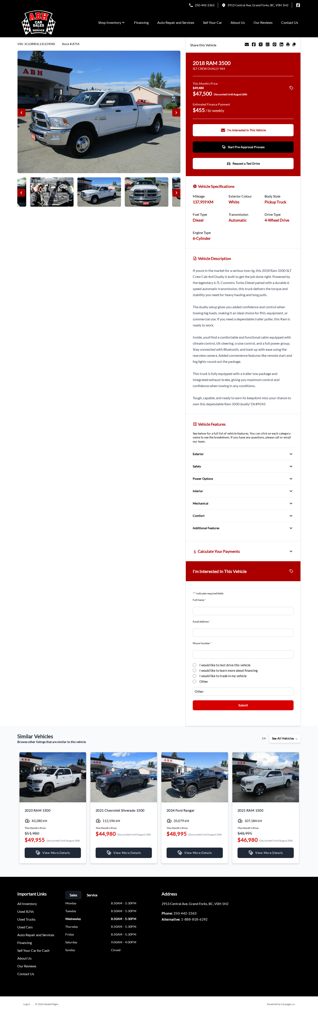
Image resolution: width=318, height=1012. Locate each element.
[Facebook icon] (298, 5)
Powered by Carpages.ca (281, 1004)
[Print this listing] (288, 45)
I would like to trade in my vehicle (223, 676)
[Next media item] (176, 113)
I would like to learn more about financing (228, 670)
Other (203, 681)
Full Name (199, 600)
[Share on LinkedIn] (281, 45)
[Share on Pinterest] (274, 45)
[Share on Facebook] (253, 45)
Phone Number (202, 643)
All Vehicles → (285, 738)
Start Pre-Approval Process (246, 147)
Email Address (201, 621)
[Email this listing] (246, 45)
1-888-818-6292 (194, 919)
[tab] (73, 895)
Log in (26, 1004)
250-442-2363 (204, 5)
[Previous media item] (22, 113)
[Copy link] (294, 45)
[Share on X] (260, 45)
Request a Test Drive (246, 163)
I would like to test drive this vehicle (225, 665)
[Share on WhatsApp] (267, 45)
